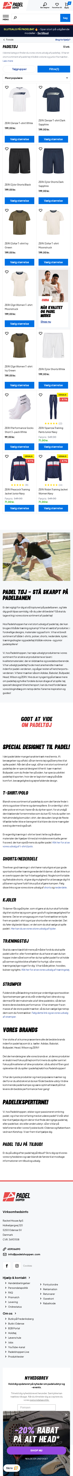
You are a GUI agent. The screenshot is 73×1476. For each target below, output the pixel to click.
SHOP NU (36, 1450)
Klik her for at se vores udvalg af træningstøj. (46, 969)
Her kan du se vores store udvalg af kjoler (33, 928)
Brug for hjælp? (62, 39)
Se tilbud (43, 33)
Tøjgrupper (19, 69)
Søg (65, 17)
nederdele (61, 887)
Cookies (27, 1265)
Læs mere (8, 60)
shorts (47, 887)
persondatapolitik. (39, 1400)
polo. (30, 846)
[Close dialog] (66, 1414)
